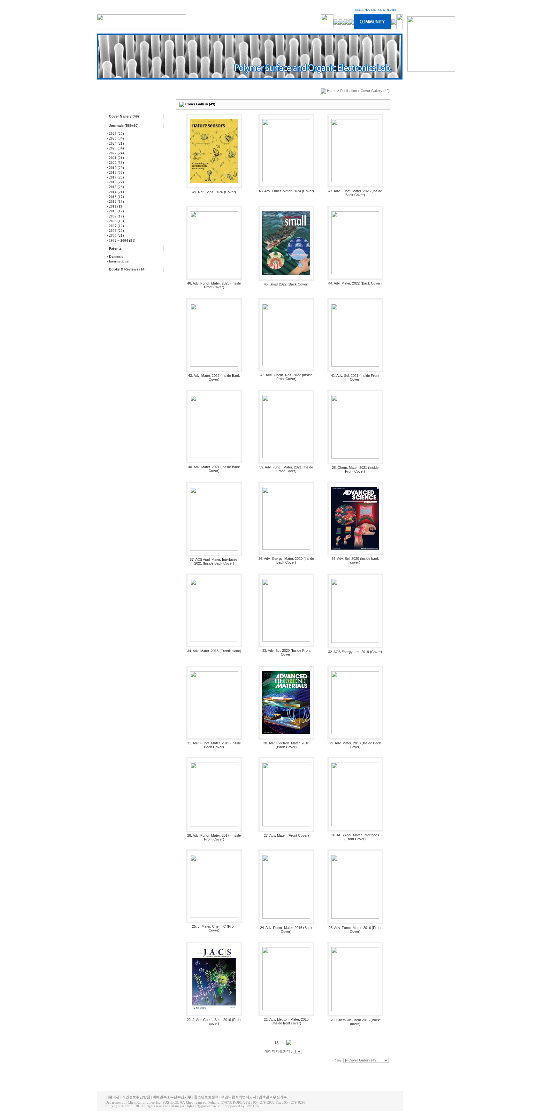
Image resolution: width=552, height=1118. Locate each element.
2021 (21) (116, 158)
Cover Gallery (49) (124, 116)
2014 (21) (116, 192)
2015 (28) (116, 187)
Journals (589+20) (124, 125)
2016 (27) (116, 182)
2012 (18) (116, 201)
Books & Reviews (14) (127, 269)
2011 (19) (116, 206)
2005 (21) (116, 235)
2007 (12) (116, 226)
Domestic (116, 256)
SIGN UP (391, 9)
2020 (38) (116, 162)
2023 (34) (116, 148)
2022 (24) (116, 153)
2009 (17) (116, 216)
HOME (359, 9)
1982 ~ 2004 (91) (122, 240)
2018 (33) (116, 172)
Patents (115, 248)
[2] (282, 1042)
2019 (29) (116, 168)
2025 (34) (116, 138)
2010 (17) (116, 211)
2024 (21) (116, 143)
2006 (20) (116, 230)
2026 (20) (116, 133)
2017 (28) (116, 177)
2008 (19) (116, 221)
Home (331, 91)
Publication (348, 91)
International (119, 261)
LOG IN (381, 9)
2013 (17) (116, 197)
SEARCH (370, 9)
